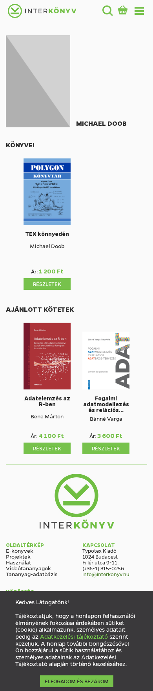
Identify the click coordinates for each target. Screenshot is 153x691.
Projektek (18, 556)
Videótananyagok (28, 567)
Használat (18, 562)
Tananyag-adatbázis (32, 573)
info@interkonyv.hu (105, 574)
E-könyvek (19, 550)
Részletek (47, 283)
